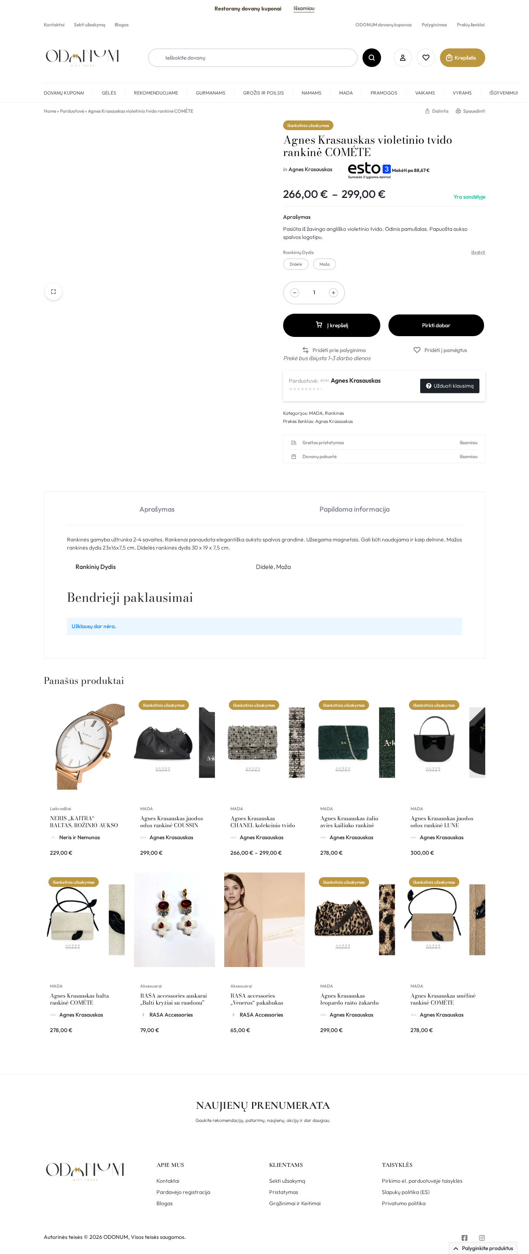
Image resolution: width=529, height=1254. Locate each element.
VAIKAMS (425, 93)
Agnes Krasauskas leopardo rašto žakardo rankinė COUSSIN (349, 1002)
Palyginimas (434, 24)
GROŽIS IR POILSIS (263, 93)
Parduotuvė (72, 111)
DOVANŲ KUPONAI (64, 93)
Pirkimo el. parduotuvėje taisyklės (422, 1181)
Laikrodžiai (60, 808)
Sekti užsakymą (89, 24)
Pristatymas (283, 1192)
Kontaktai (54, 24)
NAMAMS (311, 93)
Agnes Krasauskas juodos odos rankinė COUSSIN (171, 822)
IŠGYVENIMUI (503, 93)
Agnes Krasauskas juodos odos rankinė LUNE (441, 822)
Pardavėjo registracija (183, 1192)
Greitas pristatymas (323, 442)
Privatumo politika (404, 1203)
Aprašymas (297, 216)
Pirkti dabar (436, 325)
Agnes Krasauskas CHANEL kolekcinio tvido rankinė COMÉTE (262, 825)
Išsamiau (304, 8)
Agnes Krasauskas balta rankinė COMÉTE (79, 999)
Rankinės (334, 413)
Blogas (122, 24)
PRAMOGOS (384, 93)
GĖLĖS (109, 93)
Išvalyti (478, 252)
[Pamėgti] (426, 57)
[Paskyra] (402, 57)
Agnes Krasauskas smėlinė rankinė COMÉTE (443, 999)
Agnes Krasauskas (310, 169)
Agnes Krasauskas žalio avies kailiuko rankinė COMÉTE (349, 825)
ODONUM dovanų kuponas (384, 24)
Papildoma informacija (354, 509)
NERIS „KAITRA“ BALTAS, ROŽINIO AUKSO (84, 822)
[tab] (157, 509)
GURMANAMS (210, 93)
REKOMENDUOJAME (156, 93)
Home (50, 111)
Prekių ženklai (471, 24)
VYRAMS (462, 93)
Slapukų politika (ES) (405, 1192)
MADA (346, 93)
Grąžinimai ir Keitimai (295, 1203)
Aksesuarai (151, 986)
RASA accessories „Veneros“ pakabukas (256, 999)
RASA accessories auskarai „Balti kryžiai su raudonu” (173, 999)
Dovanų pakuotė (319, 456)
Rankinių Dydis (298, 252)
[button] (296, 264)
